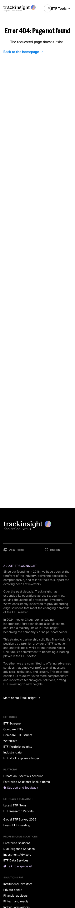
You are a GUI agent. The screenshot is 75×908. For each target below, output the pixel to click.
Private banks (12, 889)
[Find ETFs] (47, 8)
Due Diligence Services (19, 848)
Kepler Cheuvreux (27, 619)
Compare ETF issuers (17, 735)
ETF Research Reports (18, 811)
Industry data (12, 752)
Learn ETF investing (16, 825)
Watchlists (10, 740)
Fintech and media (16, 901)
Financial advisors (15, 895)
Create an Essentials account (23, 776)
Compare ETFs (13, 729)
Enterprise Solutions (16, 843)
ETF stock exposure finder (21, 758)
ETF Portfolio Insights (17, 746)
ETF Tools (59, 8)
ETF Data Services (15, 860)
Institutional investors (17, 884)
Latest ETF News (14, 805)
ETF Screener (12, 723)
